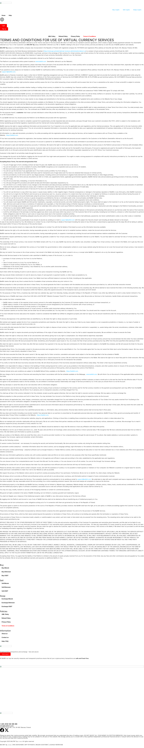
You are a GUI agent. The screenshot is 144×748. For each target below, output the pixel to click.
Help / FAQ (5, 641)
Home (3, 15)
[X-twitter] (7, 730)
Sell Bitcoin (5, 583)
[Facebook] (2, 730)
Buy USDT (5, 575)
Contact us (5, 637)
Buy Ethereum (6, 571)
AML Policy (51, 36)
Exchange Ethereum (8, 602)
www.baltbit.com (40, 61)
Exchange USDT (7, 606)
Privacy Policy (75, 36)
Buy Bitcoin (5, 568)
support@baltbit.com (8, 72)
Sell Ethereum (6, 587)
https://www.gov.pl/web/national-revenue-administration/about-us (65, 51)
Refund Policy (63, 36)
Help (10, 15)
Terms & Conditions (89, 36)
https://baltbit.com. (72, 371)
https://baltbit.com (12, 135)
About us (5, 633)
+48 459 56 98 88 (8, 724)
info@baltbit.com (7, 726)
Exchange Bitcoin (7, 599)
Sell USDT (5, 591)
